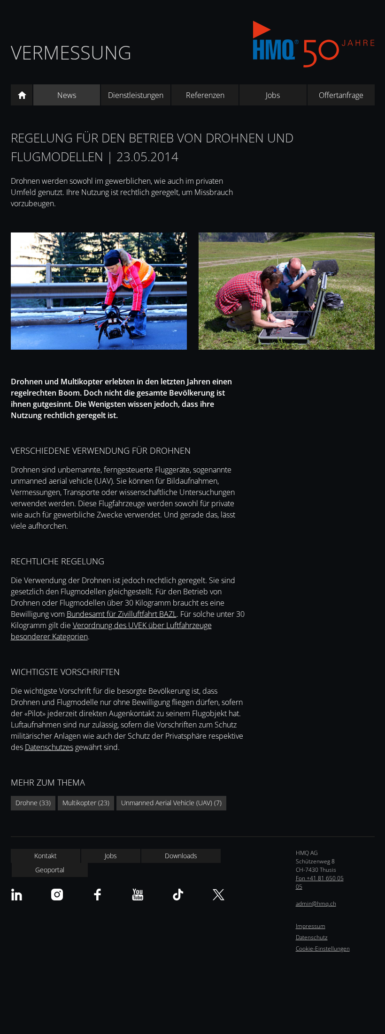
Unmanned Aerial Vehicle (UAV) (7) (171, 802)
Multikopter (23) (85, 802)
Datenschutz (312, 937)
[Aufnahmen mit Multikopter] (99, 292)
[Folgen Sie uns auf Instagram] (57, 894)
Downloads (181, 855)
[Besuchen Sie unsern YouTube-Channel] (138, 894)
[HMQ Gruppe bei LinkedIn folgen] (17, 894)
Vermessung (71, 52)
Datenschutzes (49, 747)
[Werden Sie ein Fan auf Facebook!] (97, 894)
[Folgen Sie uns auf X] (218, 894)
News (66, 95)
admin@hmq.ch (316, 903)
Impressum (310, 926)
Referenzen (205, 95)
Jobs (273, 95)
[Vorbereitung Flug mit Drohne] (287, 292)
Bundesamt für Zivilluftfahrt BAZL (122, 614)
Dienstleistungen (135, 95)
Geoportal (49, 869)
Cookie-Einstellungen (323, 948)
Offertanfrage (341, 95)
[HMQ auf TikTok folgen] (178, 894)
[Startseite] (21, 95)
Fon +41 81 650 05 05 (320, 882)
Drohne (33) (33, 802)
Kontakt (45, 855)
